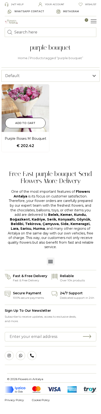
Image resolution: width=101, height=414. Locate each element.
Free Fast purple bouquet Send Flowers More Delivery (50, 177)
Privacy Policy (14, 400)
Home (22, 58)
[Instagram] (9, 355)
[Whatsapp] (20, 355)
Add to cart (25, 123)
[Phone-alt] (31, 355)
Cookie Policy (41, 400)
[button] (93, 21)
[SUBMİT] (87, 336)
